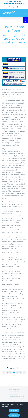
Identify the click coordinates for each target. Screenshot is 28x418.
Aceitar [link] (14, 410)
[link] (25, 20)
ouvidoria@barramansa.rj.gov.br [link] (14, 3)
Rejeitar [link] (14, 415)
